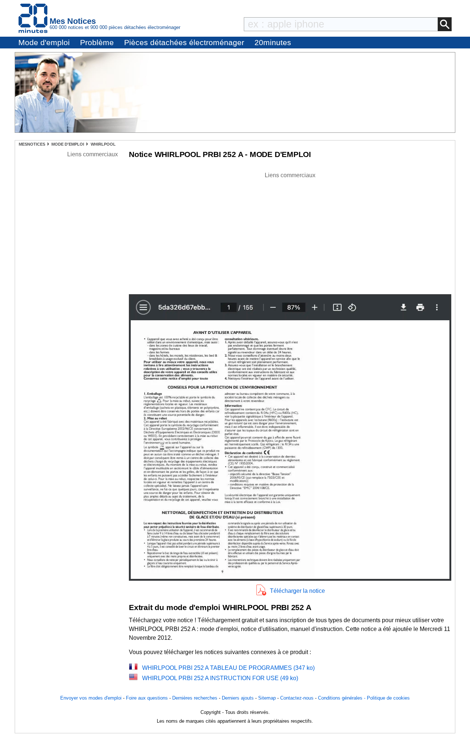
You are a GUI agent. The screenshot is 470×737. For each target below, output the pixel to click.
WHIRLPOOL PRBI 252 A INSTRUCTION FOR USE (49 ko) (220, 678)
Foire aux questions (147, 698)
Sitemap (267, 698)
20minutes (272, 42)
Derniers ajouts (238, 698)
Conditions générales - (342, 698)
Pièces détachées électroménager (184, 42)
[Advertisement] (290, 231)
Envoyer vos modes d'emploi (91, 698)
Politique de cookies (388, 698)
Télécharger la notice (297, 591)
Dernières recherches (194, 698)
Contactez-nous (297, 698)
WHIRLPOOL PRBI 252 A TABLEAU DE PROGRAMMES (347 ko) (228, 668)
